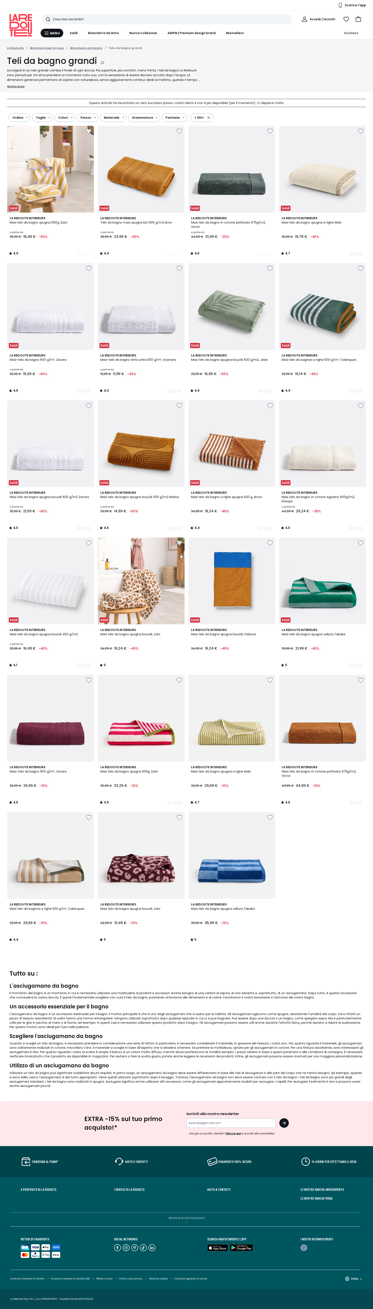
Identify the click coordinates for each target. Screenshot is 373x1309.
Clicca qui (233, 1133)
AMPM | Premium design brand (192, 33)
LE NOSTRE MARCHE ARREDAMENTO (322, 1189)
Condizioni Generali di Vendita (27, 1278)
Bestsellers (235, 33)
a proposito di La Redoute (39, 1189)
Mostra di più (15, 86)
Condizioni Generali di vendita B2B (70, 1278)
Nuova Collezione (143, 33)
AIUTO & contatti (219, 1189)
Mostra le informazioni (187, 1218)
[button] (358, 19)
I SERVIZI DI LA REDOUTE (129, 1189)
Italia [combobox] (354, 1279)
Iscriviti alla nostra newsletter (212, 1113)
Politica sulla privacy (131, 1278)
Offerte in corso (104, 1278)
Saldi (74, 33)
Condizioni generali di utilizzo (190, 1278)
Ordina (17, 117)
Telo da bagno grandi (125, 48)
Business (351, 33)
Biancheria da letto (103, 33)
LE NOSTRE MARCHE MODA (316, 1198)
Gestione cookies (158, 1278)
